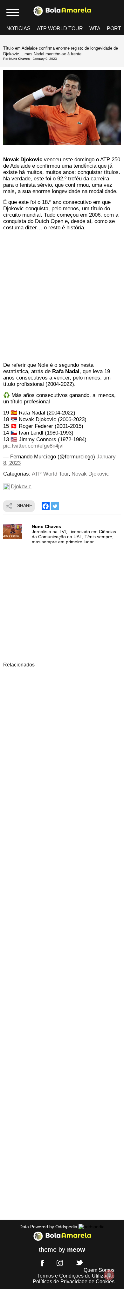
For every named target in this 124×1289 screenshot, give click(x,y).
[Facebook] (46, 506)
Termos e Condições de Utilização (75, 1276)
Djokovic (21, 487)
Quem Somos (99, 1270)
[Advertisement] (62, 297)
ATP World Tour (60, 28)
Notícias (18, 28)
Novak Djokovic (90, 474)
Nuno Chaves (19, 58)
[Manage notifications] (109, 1275)
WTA (94, 28)
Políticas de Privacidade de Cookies (73, 1281)
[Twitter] (55, 506)
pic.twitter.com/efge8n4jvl (33, 446)
